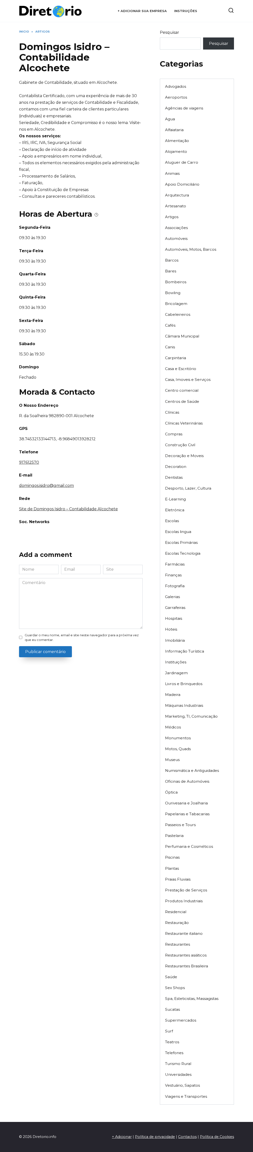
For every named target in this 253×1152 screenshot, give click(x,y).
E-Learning (175, 499)
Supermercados (180, 1020)
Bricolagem (176, 303)
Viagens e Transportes (186, 1096)
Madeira (172, 694)
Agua (170, 119)
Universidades (178, 1074)
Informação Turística (184, 651)
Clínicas (172, 412)
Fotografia (175, 586)
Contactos (187, 1136)
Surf (169, 1031)
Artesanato (175, 206)
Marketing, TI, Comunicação (191, 716)
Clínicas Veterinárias (184, 423)
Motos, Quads (178, 748)
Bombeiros (175, 282)
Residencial (175, 911)
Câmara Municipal (182, 336)
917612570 (29, 462)
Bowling (172, 292)
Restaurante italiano (184, 933)
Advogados (175, 86)
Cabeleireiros (177, 314)
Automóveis (176, 238)
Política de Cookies (217, 1136)
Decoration (175, 466)
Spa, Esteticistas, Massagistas (191, 998)
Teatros (172, 1042)
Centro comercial (181, 390)
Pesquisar (169, 32)
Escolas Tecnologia (182, 553)
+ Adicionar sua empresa (142, 11)
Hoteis (171, 629)
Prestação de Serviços (186, 890)
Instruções (185, 11)
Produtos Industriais (184, 901)
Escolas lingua (178, 531)
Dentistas (174, 477)
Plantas (172, 868)
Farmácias (175, 564)
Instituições (175, 662)
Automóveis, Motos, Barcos (190, 249)
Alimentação (177, 140)
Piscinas (172, 857)
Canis (170, 347)
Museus (172, 759)
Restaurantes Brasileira (186, 966)
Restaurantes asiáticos (186, 955)
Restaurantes (177, 944)
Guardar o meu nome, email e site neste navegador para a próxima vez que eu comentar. (82, 637)
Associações (176, 227)
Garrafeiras (175, 607)
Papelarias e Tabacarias (187, 814)
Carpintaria (175, 357)
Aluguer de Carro (181, 162)
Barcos (171, 260)
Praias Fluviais (177, 879)
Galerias (172, 596)
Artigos (171, 216)
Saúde (171, 977)
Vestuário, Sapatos (182, 1085)
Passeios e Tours (180, 824)
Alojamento (176, 151)
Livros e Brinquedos (183, 683)
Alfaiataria (174, 129)
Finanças (173, 575)
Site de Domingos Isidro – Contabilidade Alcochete (68, 509)
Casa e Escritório (180, 368)
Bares (170, 271)
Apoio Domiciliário (182, 184)
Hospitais (173, 618)
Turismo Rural (178, 1063)
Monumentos (178, 738)
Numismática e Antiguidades (192, 770)
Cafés (170, 325)
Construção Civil (180, 445)
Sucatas (172, 1009)
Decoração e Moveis (184, 455)
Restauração (177, 922)
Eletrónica (174, 510)
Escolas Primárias (181, 542)
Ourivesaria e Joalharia (186, 803)
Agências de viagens (184, 108)
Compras (173, 434)
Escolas (172, 520)
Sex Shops (175, 987)
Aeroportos (176, 97)
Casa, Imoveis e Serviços (188, 379)
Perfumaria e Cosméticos (189, 846)
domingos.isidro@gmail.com (46, 485)
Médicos (173, 727)
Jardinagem (176, 673)
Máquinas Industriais (184, 705)
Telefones (174, 1052)
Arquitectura (177, 195)
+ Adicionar (122, 1136)
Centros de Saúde (182, 401)
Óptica (171, 792)
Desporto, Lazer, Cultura (188, 488)
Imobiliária (175, 640)
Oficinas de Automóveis (187, 781)
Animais (172, 173)
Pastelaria (174, 835)
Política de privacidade (155, 1136)
